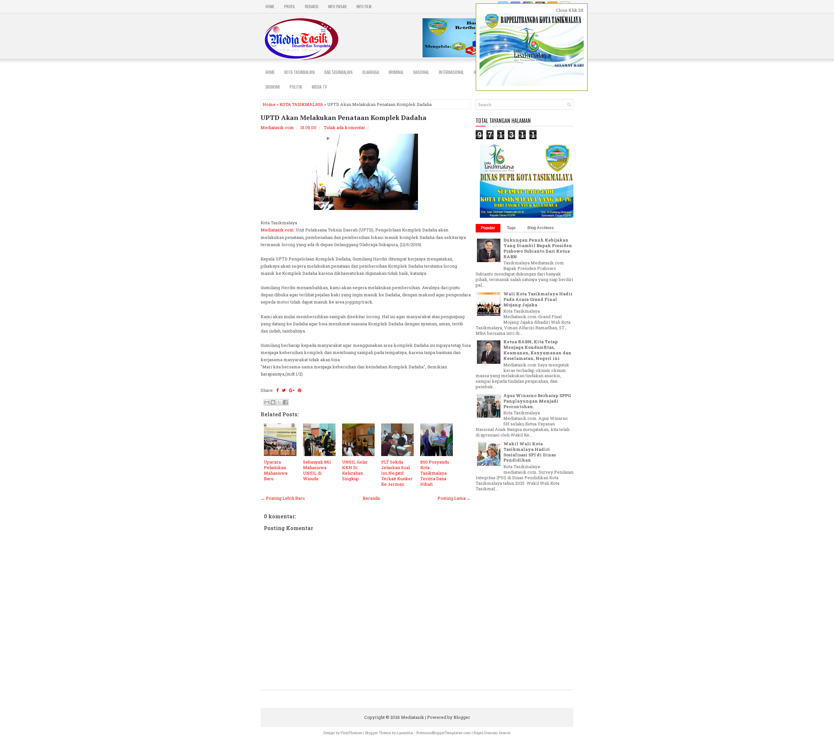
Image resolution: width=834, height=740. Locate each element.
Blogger (461, 717)
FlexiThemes (351, 732)
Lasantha (405, 732)
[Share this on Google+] (291, 390)
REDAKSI (311, 6)
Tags (511, 228)
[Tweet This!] (283, 390)
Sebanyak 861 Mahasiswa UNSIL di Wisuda (317, 470)
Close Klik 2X (570, 10)
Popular (488, 228)
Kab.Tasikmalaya (338, 72)
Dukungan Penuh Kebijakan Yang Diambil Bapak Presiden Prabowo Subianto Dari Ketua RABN (537, 248)
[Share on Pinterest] (299, 390)
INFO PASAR (337, 6)
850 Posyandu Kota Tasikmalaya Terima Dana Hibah (434, 473)
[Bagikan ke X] (279, 402)
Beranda (371, 498)
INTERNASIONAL (451, 72)
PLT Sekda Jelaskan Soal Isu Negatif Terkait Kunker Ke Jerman (397, 473)
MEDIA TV (319, 86)
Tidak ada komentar (344, 127)
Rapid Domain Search (492, 732)
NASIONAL (421, 72)
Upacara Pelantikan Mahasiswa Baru (275, 470)
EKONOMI (273, 86)
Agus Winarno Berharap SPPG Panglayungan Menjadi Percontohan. (537, 400)
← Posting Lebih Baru (283, 498)
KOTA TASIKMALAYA (301, 104)
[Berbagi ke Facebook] (285, 402)
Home (270, 6)
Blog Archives (540, 228)
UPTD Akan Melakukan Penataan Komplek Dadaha (343, 117)
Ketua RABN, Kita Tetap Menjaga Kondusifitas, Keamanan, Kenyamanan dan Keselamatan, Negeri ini (537, 350)
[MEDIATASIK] (527, 216)
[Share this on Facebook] (277, 390)
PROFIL (289, 6)
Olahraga (370, 72)
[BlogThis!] (273, 402)
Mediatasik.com (277, 230)
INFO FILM (363, 6)
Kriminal (396, 72)
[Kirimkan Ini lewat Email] (267, 402)
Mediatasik (412, 717)
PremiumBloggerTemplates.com (443, 732)
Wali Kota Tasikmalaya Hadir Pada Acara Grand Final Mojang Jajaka (537, 299)
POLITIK (296, 86)
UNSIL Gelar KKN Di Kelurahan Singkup (355, 470)
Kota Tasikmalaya (299, 72)
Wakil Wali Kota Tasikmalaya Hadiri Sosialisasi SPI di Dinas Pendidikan (529, 452)
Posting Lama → (454, 498)
